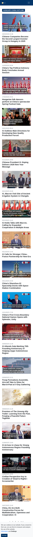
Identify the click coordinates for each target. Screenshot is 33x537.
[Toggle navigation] (28, 3)
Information (4, 531)
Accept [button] (4, 535)
